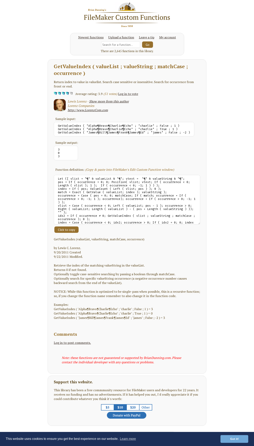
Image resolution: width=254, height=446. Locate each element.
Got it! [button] (234, 438)
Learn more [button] (128, 438)
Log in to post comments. (72, 342)
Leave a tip (146, 37)
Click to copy (66, 230)
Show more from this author (109, 101)
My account (167, 37)
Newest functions (91, 37)
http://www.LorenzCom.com (88, 110)
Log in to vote (128, 94)
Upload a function (121, 37)
